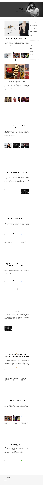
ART (16, 124)
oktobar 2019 (31, 39)
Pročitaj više (17, 91)
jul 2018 (31, 58)
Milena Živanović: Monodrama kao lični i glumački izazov (7, 150)
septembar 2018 (32, 55)
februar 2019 (31, 48)
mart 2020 (31, 35)
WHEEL (17, 353)
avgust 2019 (31, 41)
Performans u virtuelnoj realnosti (16, 310)
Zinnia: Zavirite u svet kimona (16, 400)
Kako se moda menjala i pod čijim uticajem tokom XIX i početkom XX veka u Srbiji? (16, 104)
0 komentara (27, 50)
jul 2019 (31, 42)
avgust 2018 (31, 57)
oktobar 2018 (31, 54)
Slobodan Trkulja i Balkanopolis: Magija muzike (16, 126)
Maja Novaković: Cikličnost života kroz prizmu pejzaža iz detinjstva (17, 264)
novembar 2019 (31, 38)
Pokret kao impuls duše (16, 444)
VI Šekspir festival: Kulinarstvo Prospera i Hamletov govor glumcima (8, 241)
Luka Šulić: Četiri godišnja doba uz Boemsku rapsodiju (17, 173)
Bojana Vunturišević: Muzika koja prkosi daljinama (15, 150)
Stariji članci (7, 471)
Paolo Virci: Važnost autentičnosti (16, 218)
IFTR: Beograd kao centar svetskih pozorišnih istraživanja (24, 241)
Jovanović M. (7, 50)
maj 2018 (31, 60)
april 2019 (31, 45)
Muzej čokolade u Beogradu (17, 81)
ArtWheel (21, 9)
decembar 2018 (31, 51)
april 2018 (31, 61)
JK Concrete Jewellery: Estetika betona (16, 38)
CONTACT (6, 480)
